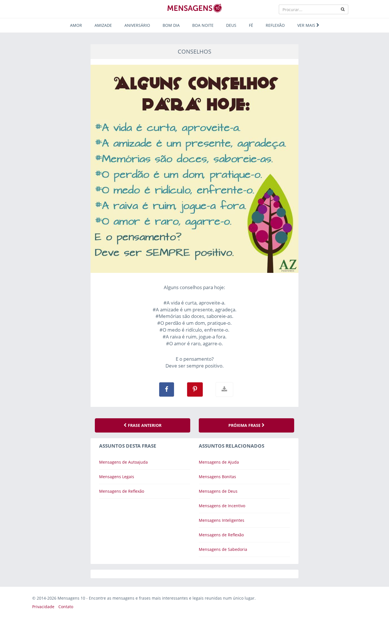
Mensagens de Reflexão (121, 491)
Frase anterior (144, 425)
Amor (76, 25)
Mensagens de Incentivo (222, 505)
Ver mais (306, 25)
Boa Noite (203, 25)
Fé (251, 25)
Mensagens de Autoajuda (123, 462)
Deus (231, 25)
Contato (65, 606)
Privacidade (43, 606)
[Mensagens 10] (194, 8)
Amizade (103, 25)
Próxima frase (245, 425)
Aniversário (137, 25)
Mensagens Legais (116, 476)
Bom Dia (171, 25)
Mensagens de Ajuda (219, 462)
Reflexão (275, 25)
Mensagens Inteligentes (221, 520)
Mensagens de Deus (218, 491)
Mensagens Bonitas (217, 476)
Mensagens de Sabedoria (223, 549)
